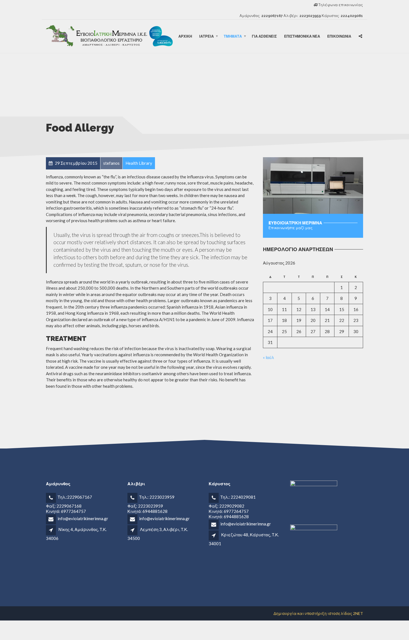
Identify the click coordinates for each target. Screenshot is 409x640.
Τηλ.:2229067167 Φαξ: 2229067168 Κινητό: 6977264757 (69, 503)
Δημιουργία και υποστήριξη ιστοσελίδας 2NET (318, 613)
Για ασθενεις (264, 36)
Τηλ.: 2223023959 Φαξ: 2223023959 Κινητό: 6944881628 (150, 503)
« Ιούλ (268, 357)
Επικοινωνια (339, 36)
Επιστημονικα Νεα (302, 36)
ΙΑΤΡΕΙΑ (206, 36)
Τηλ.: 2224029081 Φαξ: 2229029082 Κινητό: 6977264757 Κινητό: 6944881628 (232, 506)
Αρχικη (185, 36)
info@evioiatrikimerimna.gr (83, 518)
